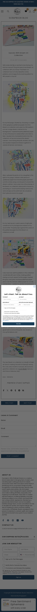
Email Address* (6, 302)
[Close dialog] (34, 286)
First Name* (5, 297)
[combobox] (21, 304)
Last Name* (21, 297)
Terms (7, 320)
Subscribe (18, 323)
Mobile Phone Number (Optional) (26, 302)
